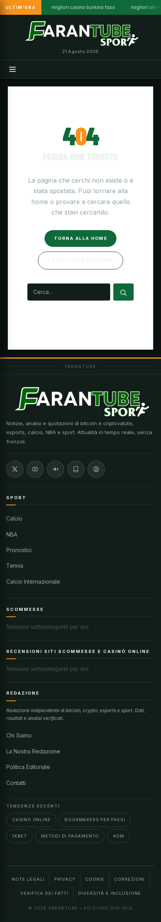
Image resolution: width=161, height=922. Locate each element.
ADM (118, 836)
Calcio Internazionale (33, 581)
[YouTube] (35, 469)
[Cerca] (123, 292)
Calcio (14, 518)
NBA (11, 534)
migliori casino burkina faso (83, 7)
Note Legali (28, 879)
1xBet (19, 836)
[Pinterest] (96, 469)
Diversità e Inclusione (109, 893)
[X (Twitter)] (14, 469)
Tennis (14, 565)
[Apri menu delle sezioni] (12, 69)
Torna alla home (80, 238)
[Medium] (55, 469)
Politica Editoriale (28, 767)
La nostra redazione (80, 260)
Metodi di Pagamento (70, 836)
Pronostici (19, 550)
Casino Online (31, 819)
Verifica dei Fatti (44, 893)
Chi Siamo (19, 735)
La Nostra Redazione (33, 751)
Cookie (94, 879)
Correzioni (129, 879)
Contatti (16, 782)
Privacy (64, 879)
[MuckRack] (75, 469)
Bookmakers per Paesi (94, 819)
